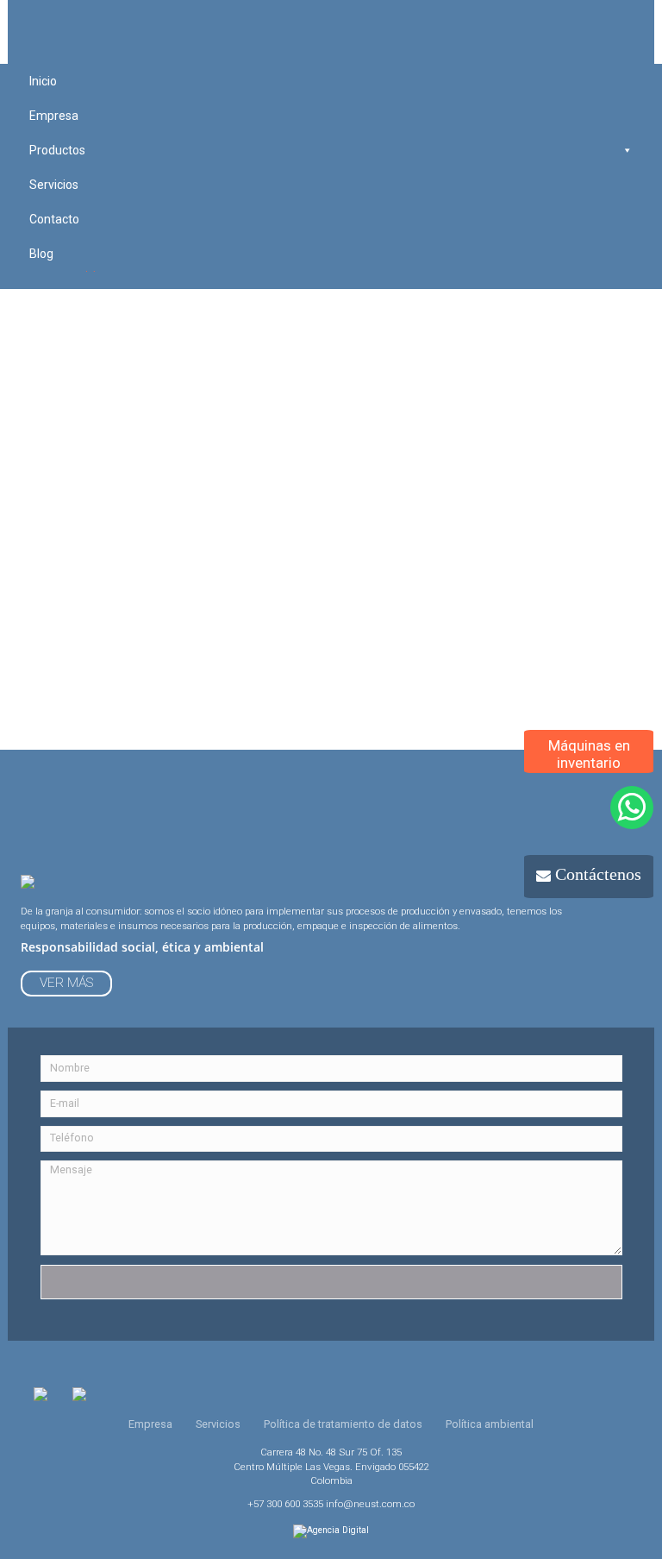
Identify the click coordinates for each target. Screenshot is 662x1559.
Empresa (53, 116)
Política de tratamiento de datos (343, 1424)
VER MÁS (66, 982)
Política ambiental (490, 1424)
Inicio (43, 81)
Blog (41, 254)
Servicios (53, 185)
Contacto (54, 219)
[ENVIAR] (331, 1282)
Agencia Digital (338, 1530)
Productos (57, 150)
